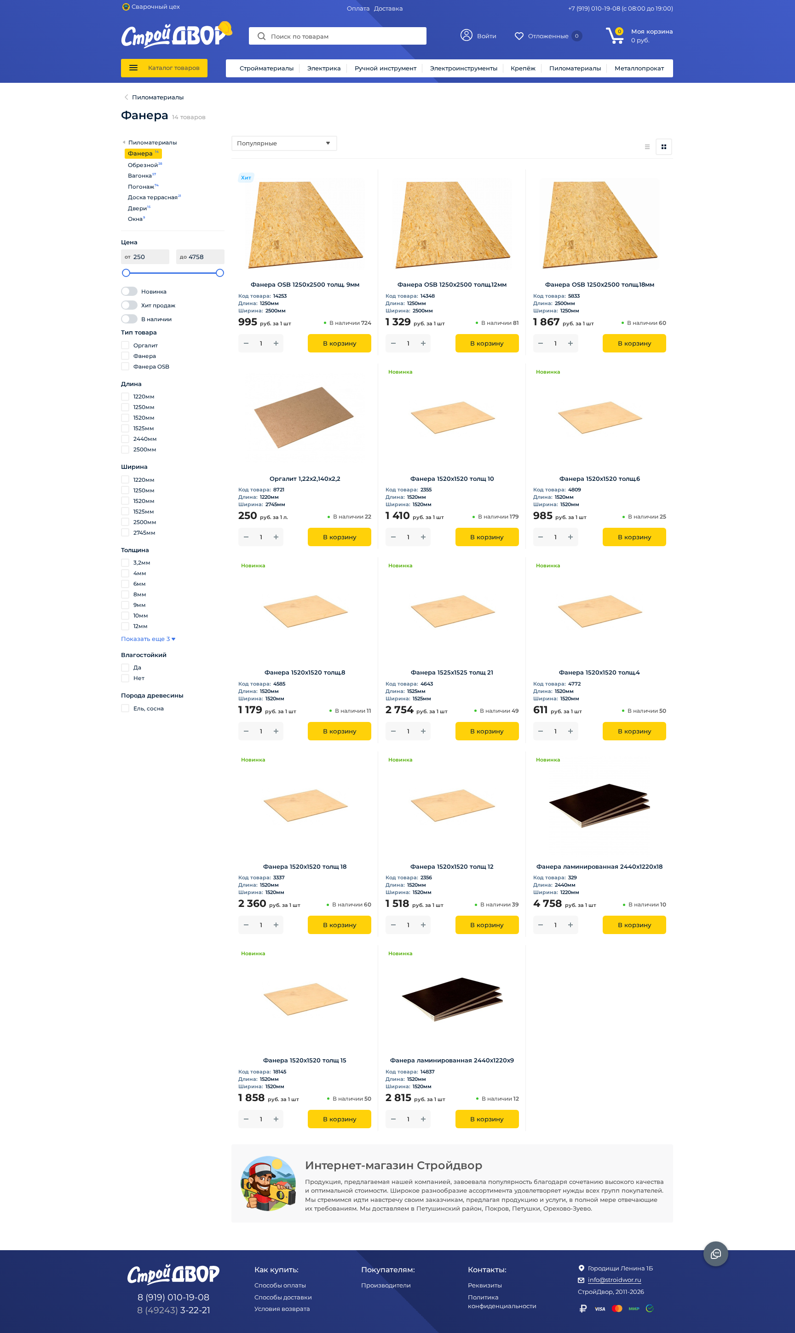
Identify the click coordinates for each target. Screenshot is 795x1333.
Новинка (154, 291)
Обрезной (143, 165)
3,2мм (141, 562)
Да (137, 667)
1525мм (143, 428)
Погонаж (141, 186)
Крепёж (523, 68)
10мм (140, 615)
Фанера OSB (151, 366)
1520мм (144, 417)
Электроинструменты (463, 68)
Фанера (144, 355)
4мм (139, 573)
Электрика (324, 68)
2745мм (144, 532)
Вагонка (140, 175)
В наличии (156, 319)
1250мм (144, 407)
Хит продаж (158, 305)
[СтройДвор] (174, 28)
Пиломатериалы (575, 68)
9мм (139, 604)
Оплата (358, 8)
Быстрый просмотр (304, 261)
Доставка (388, 8)
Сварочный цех (156, 6)
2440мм (145, 438)
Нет (138, 678)
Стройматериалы (267, 68)
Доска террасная (153, 197)
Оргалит (145, 345)
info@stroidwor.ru (614, 1279)
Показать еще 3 (145, 638)
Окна (135, 218)
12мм (140, 626)
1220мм (144, 396)
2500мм (144, 449)
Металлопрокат (639, 68)
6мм (139, 583)
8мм (139, 594)
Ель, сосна (148, 708)
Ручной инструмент (385, 68)
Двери (137, 208)
